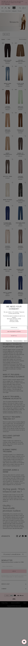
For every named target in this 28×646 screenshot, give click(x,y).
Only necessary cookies (14, 331)
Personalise (14, 327)
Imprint (25, 340)
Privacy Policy (9, 340)
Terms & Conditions (18, 340)
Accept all (14, 335)
